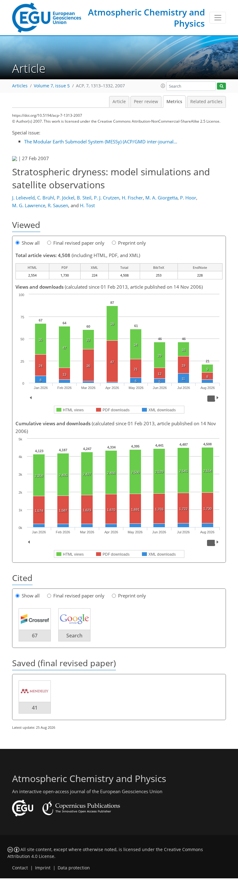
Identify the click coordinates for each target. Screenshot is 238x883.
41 (34, 707)
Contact (20, 868)
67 (34, 635)
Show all (31, 243)
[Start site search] (221, 86)
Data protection (74, 868)
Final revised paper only (78, 243)
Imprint (43, 868)
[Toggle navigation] (217, 18)
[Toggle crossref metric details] (35, 618)
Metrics (174, 101)
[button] (163, 86)
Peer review (146, 101)
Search (74, 635)
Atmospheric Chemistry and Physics (146, 17)
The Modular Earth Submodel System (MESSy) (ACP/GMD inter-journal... (100, 141)
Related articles (206, 101)
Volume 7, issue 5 (52, 86)
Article (119, 101)
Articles (20, 86)
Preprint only (132, 243)
